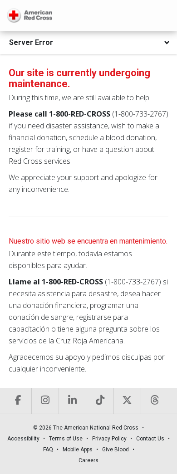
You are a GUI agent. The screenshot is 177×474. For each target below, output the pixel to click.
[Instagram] (45, 401)
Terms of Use (66, 438)
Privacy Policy (109, 438)
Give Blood (115, 449)
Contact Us (150, 438)
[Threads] (154, 401)
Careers (88, 460)
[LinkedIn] (72, 401)
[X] (127, 401)
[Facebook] (18, 401)
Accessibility (23, 438)
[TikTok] (99, 401)
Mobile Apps (78, 449)
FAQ (48, 449)
